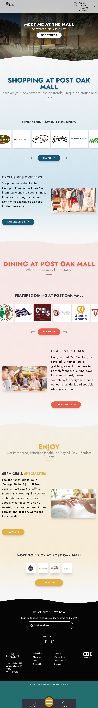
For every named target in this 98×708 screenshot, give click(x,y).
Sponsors (58, 653)
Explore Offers (16, 221)
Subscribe (37, 653)
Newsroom (37, 657)
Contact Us (37, 664)
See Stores (49, 35)
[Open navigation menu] (49, 702)
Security (57, 664)
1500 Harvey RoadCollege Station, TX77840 (14, 665)
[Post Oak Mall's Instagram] (53, 641)
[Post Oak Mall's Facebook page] (46, 641)
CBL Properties (43, 684)
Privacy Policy (60, 657)
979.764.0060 (12, 671)
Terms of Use (60, 660)
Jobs (35, 660)
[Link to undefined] (21, 139)
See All (47, 158)
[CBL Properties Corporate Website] (82, 655)
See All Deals (64, 404)
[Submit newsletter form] (68, 625)
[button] (86, 6)
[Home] (37, 6)
